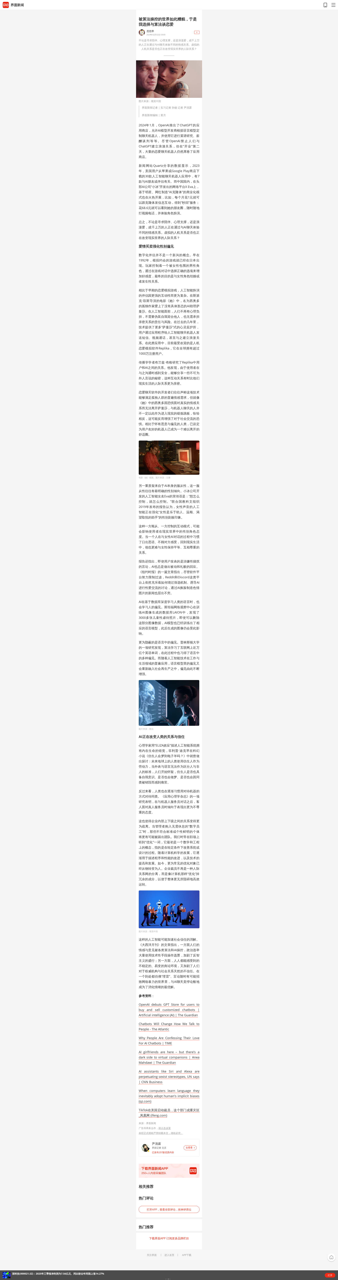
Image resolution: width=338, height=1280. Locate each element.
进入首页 (169, 1255)
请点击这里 (164, 1128)
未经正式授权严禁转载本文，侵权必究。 (161, 1133)
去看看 (189, 1147)
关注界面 (152, 1255)
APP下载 (186, 1255)
